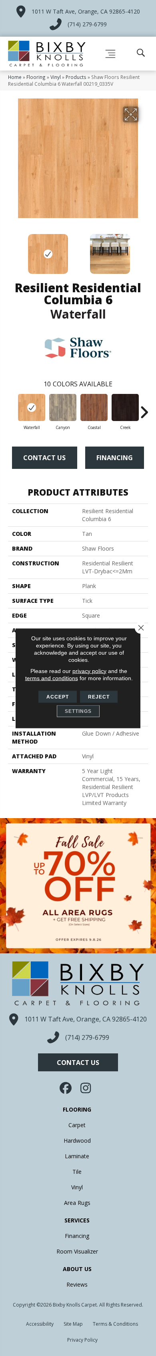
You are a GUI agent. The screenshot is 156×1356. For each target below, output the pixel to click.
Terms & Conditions (115, 1324)
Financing (114, 457)
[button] (78, 1062)
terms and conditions (51, 678)
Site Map (73, 1324)
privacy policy (89, 670)
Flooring (36, 77)
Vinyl (55, 77)
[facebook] (66, 1088)
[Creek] (125, 407)
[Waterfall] (31, 407)
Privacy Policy (82, 1339)
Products (76, 77)
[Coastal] (94, 407)
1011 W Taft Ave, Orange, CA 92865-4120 (86, 11)
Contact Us (44, 457)
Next (144, 250)
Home (15, 77)
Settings (78, 711)
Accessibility (40, 1324)
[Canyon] (62, 407)
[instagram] (86, 1088)
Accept (57, 696)
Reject (99, 696)
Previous (12, 250)
